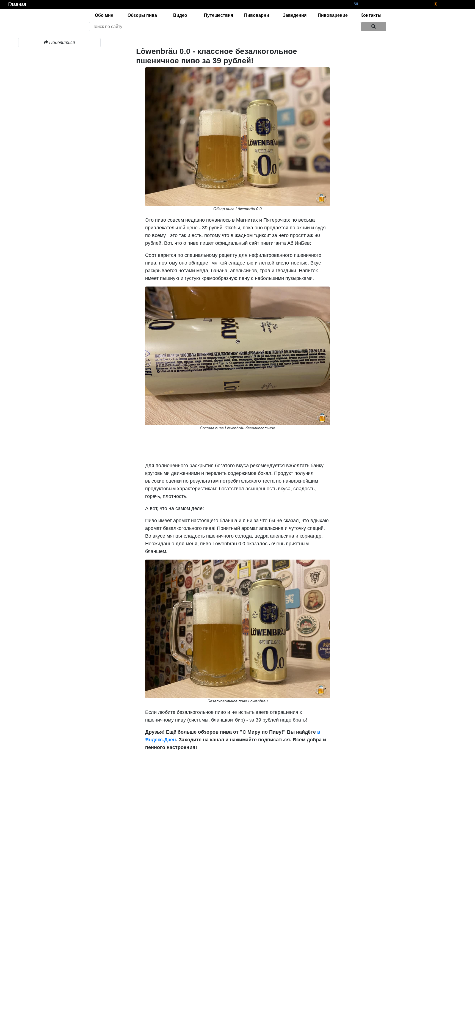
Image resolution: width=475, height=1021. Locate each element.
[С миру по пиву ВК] (356, 4)
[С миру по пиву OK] (435, 4)
